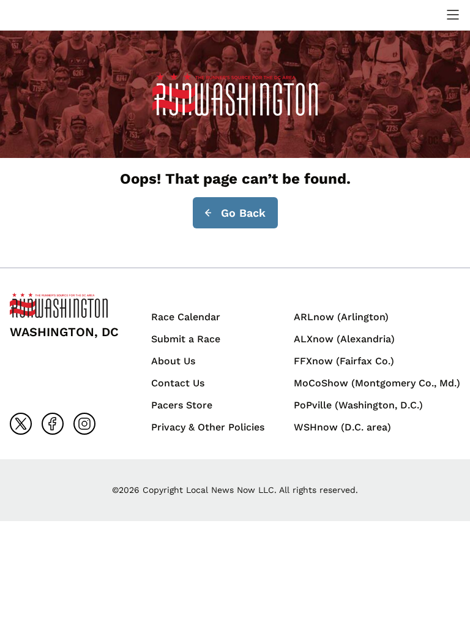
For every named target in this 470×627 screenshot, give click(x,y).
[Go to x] (21, 424)
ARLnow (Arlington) (341, 317)
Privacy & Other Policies (207, 427)
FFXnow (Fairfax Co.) (344, 361)
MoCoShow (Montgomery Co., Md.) (377, 383)
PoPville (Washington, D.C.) (358, 405)
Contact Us (177, 383)
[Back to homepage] (39, 15)
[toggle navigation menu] (453, 14)
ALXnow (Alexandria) (344, 339)
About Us (173, 361)
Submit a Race (185, 339)
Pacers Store (181, 405)
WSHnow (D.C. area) (342, 427)
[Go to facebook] (53, 424)
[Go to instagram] (84, 424)
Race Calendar (185, 317)
